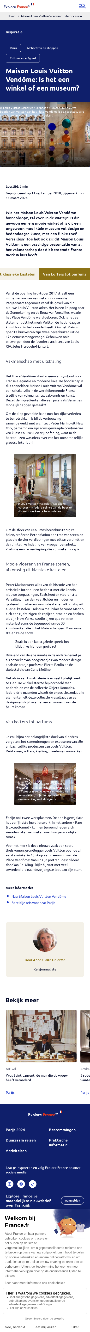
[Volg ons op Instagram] (9, 1184)
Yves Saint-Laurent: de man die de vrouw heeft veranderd (37, 1077)
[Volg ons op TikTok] (32, 1184)
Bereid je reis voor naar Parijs (33, 902)
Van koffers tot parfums (64, 273)
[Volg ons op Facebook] (21, 1184)
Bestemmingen (62, 1129)
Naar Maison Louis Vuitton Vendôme (39, 896)
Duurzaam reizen (21, 1139)
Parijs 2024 (15, 1129)
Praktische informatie (58, 1142)
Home (11, 16)
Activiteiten (16, 1150)
